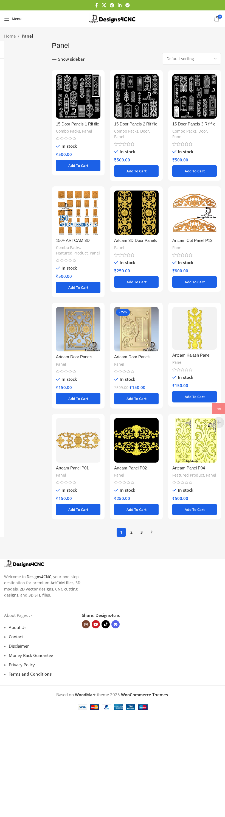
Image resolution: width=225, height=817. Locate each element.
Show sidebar (71, 59)
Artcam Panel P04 (188, 468)
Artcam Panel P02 (130, 468)
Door (144, 131)
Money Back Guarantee (31, 655)
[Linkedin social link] (119, 5)
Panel (87, 131)
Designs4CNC (39, 576)
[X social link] (104, 5)
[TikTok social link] (106, 624)
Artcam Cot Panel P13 (192, 240)
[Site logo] (112, 18)
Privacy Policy (22, 664)
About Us (17, 627)
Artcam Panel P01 (72, 468)
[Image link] (24, 563)
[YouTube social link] (96, 624)
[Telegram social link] (127, 5)
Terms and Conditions (30, 674)
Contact (16, 636)
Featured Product (72, 253)
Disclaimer (19, 646)
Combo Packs (68, 131)
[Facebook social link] (97, 5)
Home (10, 36)
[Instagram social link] (86, 624)
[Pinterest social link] (112, 5)
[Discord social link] (115, 624)
